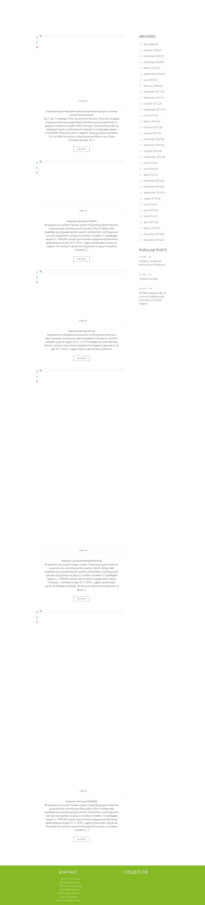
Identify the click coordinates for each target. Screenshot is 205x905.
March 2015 (150, 228)
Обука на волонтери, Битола (81, 331)
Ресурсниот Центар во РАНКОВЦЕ (82, 801)
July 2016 (148, 162)
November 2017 (152, 97)
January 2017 (151, 133)
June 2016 (149, 168)
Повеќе (81, 149)
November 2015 (152, 186)
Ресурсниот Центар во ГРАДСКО (81, 221)
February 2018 (151, 85)
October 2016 (151, 151)
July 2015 (148, 204)
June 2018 (149, 79)
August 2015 (150, 198)
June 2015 (149, 210)
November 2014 (152, 240)
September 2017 (153, 109)
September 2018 (153, 74)
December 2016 (152, 139)
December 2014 (152, 234)
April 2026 (149, 44)
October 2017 (151, 103)
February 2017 (151, 127)
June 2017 (149, 115)
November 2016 (152, 145)
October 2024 (151, 50)
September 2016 (153, 157)
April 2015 (149, 222)
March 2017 (150, 121)
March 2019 (150, 68)
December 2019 (152, 62)
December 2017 (152, 91)
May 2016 (149, 174)
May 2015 (149, 216)
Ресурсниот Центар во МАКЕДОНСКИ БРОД (81, 561)
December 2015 (152, 180)
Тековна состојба (148, 278)
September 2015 (153, 192)
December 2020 (152, 56)
